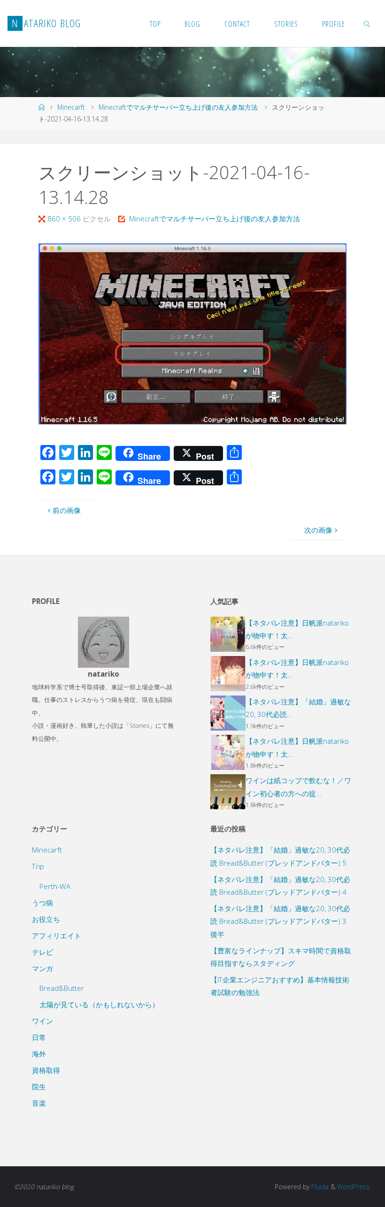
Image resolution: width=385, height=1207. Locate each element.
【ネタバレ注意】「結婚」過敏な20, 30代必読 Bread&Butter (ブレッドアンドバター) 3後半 (280, 921)
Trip (38, 866)
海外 (39, 1053)
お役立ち (46, 919)
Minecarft (71, 107)
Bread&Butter (61, 988)
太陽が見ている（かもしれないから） (99, 1004)
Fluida (319, 1186)
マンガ (42, 968)
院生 (39, 1086)
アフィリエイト (56, 935)
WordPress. (354, 1186)
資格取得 (46, 1070)
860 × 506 (65, 218)
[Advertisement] (281, 1072)
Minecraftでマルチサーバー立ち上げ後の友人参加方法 (178, 107)
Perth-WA (54, 886)
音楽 (39, 1103)
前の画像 (67, 510)
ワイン (42, 1021)
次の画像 (318, 530)
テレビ (42, 952)
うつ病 (42, 902)
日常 (39, 1037)
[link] (367, 23)
